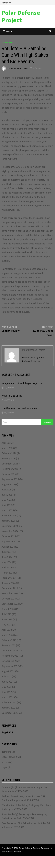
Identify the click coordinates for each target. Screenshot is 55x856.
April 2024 (7, 567)
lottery (5, 762)
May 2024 (7, 562)
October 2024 (9, 536)
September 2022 (10, 666)
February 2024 (9, 577)
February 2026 (9, 453)
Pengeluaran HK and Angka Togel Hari (22, 383)
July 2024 (6, 551)
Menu (9, 31)
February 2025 (9, 515)
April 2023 (7, 629)
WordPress (7, 851)
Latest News (8, 42)
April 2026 (7, 442)
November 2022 (10, 655)
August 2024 (8, 546)
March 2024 (8, 572)
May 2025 (7, 500)
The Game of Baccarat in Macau (19, 408)
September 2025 (10, 479)
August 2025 (8, 484)
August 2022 (8, 671)
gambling (6, 751)
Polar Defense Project (21, 16)
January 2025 (9, 520)
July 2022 (6, 676)
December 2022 (10, 650)
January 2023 (9, 645)
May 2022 (7, 686)
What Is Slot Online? (13, 395)
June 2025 (7, 494)
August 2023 (8, 609)
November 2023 (10, 593)
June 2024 (7, 557)
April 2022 (7, 692)
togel (4, 767)
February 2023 (9, 640)
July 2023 (6, 614)
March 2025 (8, 510)
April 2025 (7, 505)
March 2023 (8, 635)
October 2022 (9, 660)
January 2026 (9, 458)
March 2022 (8, 697)
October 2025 (9, 474)
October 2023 (9, 598)
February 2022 (9, 702)
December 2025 (10, 463)
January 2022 (9, 707)
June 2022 (7, 681)
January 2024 (9, 583)
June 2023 (7, 619)
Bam (18, 851)
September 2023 (10, 603)
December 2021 (10, 712)
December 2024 (10, 525)
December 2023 (10, 588)
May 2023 (7, 624)
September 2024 (10, 541)
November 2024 (10, 531)
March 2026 (8, 448)
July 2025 (6, 489)
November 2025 (10, 468)
